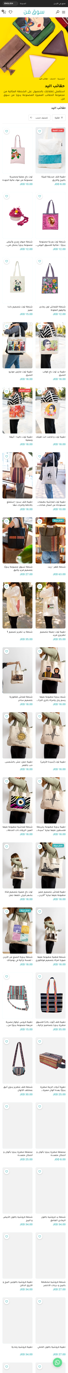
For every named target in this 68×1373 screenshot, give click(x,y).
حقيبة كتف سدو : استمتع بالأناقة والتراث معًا (20, 503)
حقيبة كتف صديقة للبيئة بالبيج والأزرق (53, 178)
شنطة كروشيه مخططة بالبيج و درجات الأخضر (53, 1283)
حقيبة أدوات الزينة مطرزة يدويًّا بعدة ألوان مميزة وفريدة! (53, 1088)
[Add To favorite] (39, 131)
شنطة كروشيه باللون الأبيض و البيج (18, 1218)
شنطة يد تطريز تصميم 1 (20, 631)
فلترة (57, 117)
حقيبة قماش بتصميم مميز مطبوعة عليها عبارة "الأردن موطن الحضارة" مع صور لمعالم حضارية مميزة (52, 893)
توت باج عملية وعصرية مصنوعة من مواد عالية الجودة (17, 178)
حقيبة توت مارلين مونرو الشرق (21, 373)
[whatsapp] (57, 1362)
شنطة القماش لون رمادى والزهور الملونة (52, 308)
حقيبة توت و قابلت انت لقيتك (51, 436)
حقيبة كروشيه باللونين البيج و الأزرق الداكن (18, 1283)
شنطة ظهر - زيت (57, 566)
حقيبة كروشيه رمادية (22, 1346)
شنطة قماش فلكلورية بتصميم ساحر (21, 698)
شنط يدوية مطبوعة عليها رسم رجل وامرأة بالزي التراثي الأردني (51, 698)
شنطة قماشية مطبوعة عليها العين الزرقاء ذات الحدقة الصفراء (18, 828)
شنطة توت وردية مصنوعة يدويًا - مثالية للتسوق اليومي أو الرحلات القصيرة (51, 243)
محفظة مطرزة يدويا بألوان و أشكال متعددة (51, 1153)
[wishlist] (10, 12)
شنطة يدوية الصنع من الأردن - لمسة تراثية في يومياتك (18, 959)
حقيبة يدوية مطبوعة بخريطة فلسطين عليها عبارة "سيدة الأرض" (51, 828)
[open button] (63, 12)
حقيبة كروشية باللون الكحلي (51, 1346)
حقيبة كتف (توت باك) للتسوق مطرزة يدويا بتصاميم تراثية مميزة (51, 1023)
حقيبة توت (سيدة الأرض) (53, 761)
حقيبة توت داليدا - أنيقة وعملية (21, 438)
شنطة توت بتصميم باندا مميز (20, 308)
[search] (57, 12)
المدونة (23, 3)
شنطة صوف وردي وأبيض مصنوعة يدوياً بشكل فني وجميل (19, 243)
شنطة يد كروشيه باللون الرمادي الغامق (53, 1218)
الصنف (53, 78)
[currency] (16, 3)
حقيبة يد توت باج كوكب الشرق (54, 373)
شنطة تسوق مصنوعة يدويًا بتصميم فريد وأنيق (18, 568)
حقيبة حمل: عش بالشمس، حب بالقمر (19, 763)
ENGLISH (8, 3)
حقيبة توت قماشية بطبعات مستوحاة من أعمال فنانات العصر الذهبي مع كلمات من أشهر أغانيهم (51, 503)
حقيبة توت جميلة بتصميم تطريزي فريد (53, 633)
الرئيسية (61, 78)
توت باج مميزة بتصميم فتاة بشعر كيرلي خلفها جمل (19, 893)
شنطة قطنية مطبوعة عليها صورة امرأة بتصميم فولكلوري (51, 959)
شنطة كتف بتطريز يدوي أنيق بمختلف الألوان (18, 1088)
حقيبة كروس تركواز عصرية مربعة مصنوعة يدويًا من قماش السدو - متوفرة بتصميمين (19, 1023)
